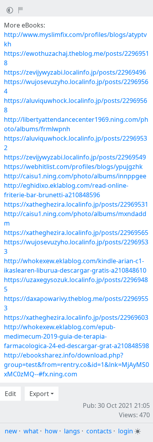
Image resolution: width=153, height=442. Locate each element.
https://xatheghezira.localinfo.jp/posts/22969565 (76, 232)
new (11, 431)
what (31, 431)
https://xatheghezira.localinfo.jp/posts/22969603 (76, 317)
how (51, 431)
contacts (99, 431)
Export (39, 393)
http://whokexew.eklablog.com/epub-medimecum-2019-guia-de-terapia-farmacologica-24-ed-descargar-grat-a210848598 (76, 336)
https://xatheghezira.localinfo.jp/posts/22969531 (76, 204)
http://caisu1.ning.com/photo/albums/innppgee (75, 176)
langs (72, 431)
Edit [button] (10, 393)
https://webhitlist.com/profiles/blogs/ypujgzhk (73, 166)
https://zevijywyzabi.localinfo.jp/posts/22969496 (75, 72)
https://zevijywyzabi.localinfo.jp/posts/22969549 (75, 157)
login (125, 431)
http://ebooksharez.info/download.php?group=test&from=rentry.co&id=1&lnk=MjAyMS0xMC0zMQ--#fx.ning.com (76, 364)
